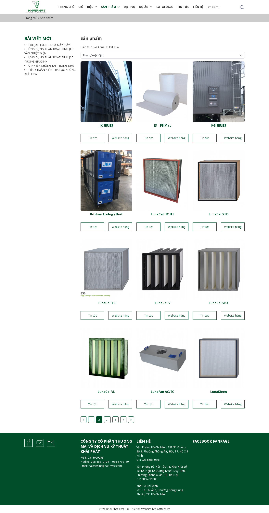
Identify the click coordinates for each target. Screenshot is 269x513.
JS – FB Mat (162, 125)
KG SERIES (218, 125)
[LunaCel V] (162, 269)
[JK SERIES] (107, 91)
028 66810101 (100, 461)
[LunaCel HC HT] (162, 180)
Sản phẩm (108, 7)
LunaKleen (218, 392)
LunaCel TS (106, 303)
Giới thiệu (85, 7)
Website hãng (120, 138)
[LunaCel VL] (107, 358)
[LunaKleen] (219, 358)
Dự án (143, 7)
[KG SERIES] (219, 91)
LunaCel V (162, 303)
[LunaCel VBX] (219, 269)
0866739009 (149, 479)
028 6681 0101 (151, 460)
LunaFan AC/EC (162, 392)
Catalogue (164, 7)
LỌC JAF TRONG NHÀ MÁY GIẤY (49, 45)
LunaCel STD (218, 214)
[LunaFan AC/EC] (162, 358)
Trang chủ (66, 7)
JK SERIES (106, 125)
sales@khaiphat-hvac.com (105, 466)
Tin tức (183, 7)
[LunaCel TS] (107, 269)
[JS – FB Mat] (162, 91)
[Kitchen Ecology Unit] (107, 180)
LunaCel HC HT (162, 214)
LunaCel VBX (218, 303)
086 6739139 (120, 461)
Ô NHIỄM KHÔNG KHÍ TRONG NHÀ (51, 65)
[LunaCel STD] (219, 180)
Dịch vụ (129, 7)
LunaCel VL (106, 392)
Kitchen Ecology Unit (106, 214)
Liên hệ (198, 7)
